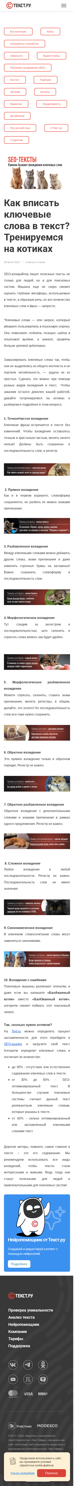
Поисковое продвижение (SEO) (27, 67)
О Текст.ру (56, 127)
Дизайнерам (17, 115)
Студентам (16, 140)
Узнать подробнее (22, 1473)
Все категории (18, 31)
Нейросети (16, 55)
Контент (15, 79)
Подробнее (19, 1264)
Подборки (45, 79)
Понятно (51, 1473)
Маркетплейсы (51, 55)
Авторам (15, 91)
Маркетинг (16, 103)
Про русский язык (20, 127)
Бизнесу (45, 91)
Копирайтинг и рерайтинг (24, 43)
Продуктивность (52, 103)
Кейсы (50, 31)
